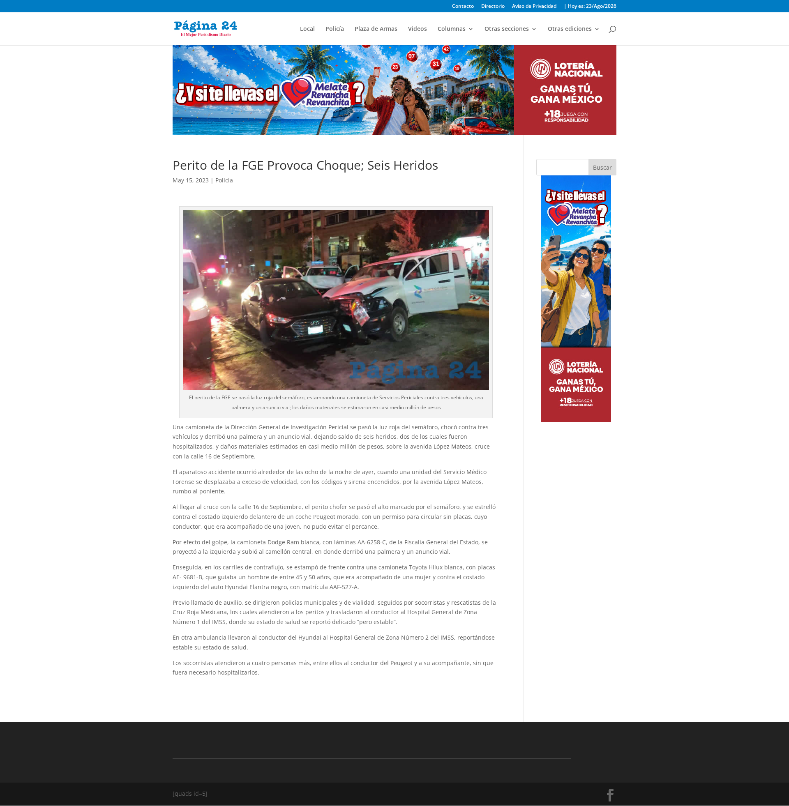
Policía (334, 29)
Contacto (463, 6)
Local (307, 29)
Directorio (493, 6)
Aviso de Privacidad (534, 6)
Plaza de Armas (376, 29)
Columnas (452, 29)
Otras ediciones (570, 29)
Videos (417, 29)
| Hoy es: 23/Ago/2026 (590, 6)
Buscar (602, 167)
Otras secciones (506, 29)
